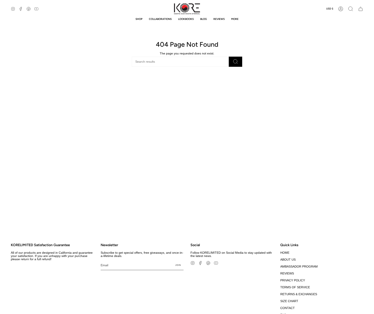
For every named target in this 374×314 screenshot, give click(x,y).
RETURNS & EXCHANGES (298, 294)
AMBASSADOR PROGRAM (299, 266)
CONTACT (287, 308)
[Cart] (361, 8)
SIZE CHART (289, 301)
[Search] (235, 62)
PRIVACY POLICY (292, 280)
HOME (284, 252)
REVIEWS (287, 273)
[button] (351, 8)
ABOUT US (288, 259)
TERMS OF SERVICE (295, 287)
